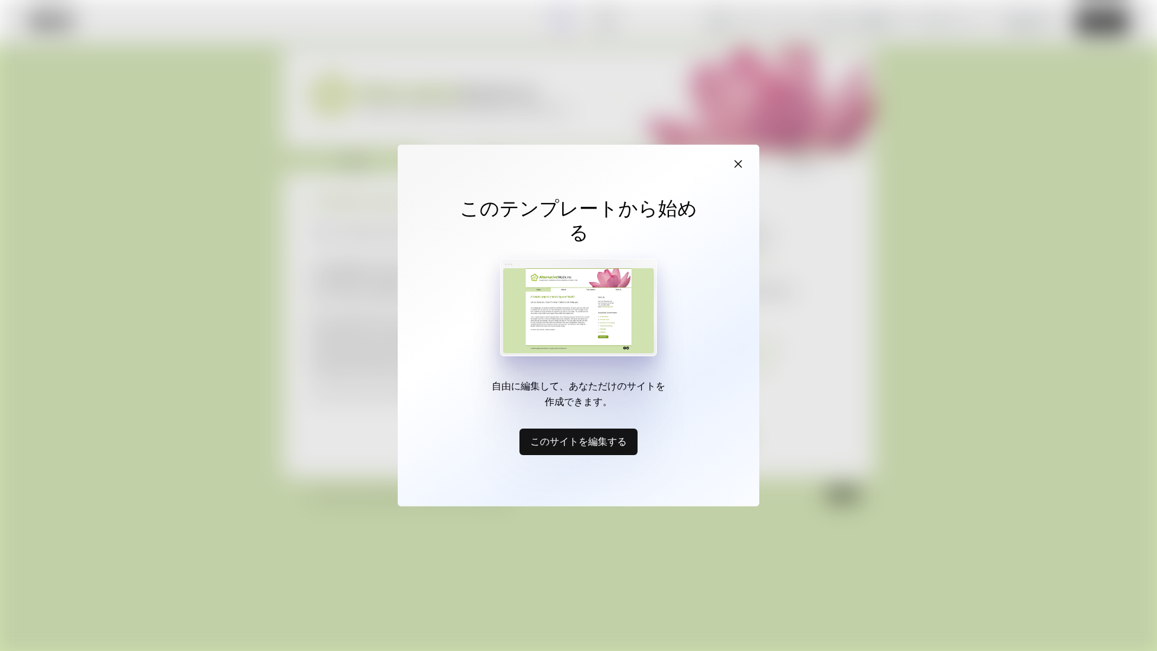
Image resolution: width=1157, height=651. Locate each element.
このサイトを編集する (578, 441)
